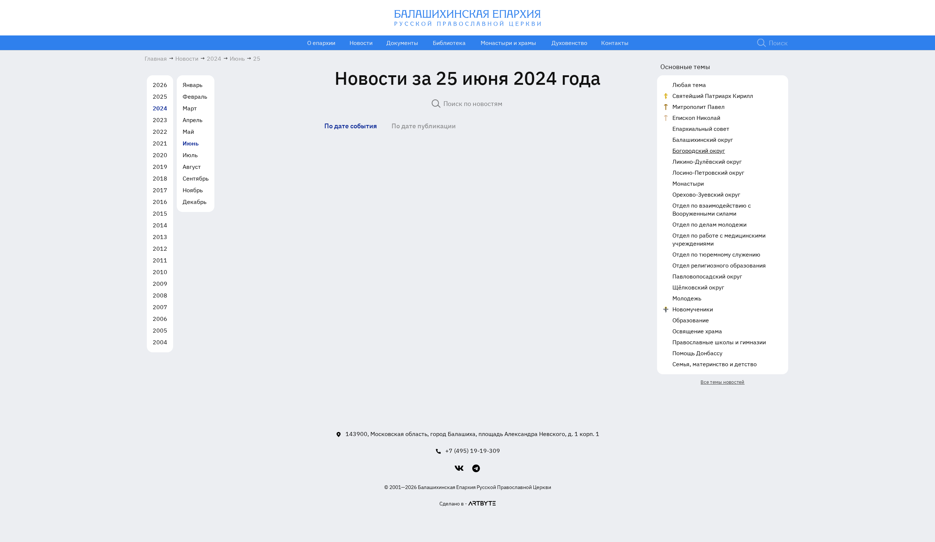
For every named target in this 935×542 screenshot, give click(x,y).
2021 (160, 143)
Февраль (195, 96)
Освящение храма (697, 331)
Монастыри (688, 183)
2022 (160, 131)
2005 (160, 330)
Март (190, 108)
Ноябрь (193, 190)
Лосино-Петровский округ (708, 172)
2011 (160, 260)
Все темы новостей (722, 382)
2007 (160, 307)
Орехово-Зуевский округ (706, 194)
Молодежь (686, 298)
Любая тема (689, 84)
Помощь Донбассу (697, 353)
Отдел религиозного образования (719, 265)
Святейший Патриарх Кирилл (712, 95)
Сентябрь (196, 178)
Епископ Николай (696, 117)
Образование (690, 320)
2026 (160, 84)
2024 (160, 108)
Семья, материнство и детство (714, 364)
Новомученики (692, 309)
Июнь (191, 143)
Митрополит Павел (698, 106)
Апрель (192, 120)
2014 (160, 225)
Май (188, 131)
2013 (160, 236)
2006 (160, 318)
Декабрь (194, 201)
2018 (160, 178)
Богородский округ (698, 150)
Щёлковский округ (698, 287)
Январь (192, 84)
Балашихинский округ (702, 139)
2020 (160, 155)
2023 (160, 120)
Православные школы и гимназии (719, 342)
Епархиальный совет (700, 128)
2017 (160, 190)
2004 (160, 342)
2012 (160, 248)
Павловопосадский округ (707, 276)
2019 (160, 166)
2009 (160, 283)
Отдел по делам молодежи (709, 224)
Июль (190, 155)
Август (192, 166)
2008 (160, 295)
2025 (160, 96)
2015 (160, 213)
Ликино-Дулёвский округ (707, 161)
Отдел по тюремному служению (716, 254)
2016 (160, 201)
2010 (160, 272)
